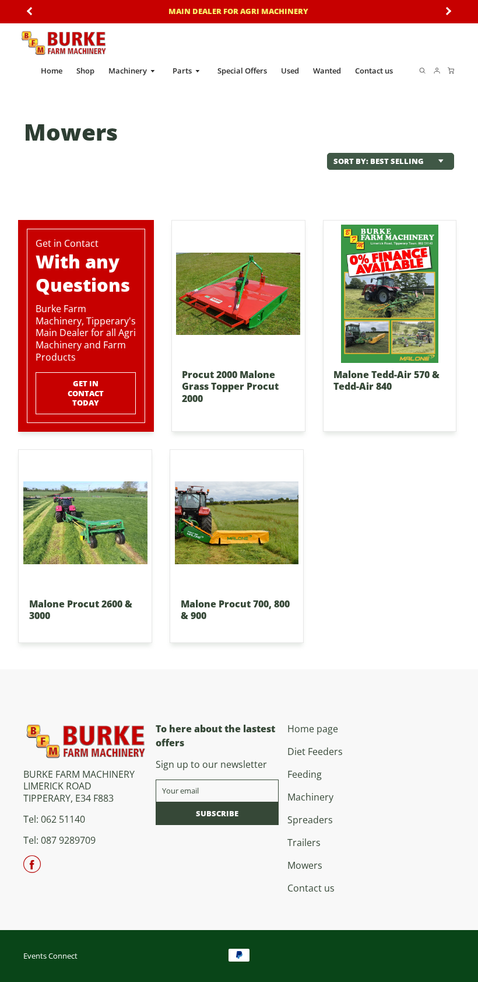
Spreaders (310, 819)
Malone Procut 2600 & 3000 (80, 610)
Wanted (327, 70)
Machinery (128, 70)
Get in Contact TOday (86, 393)
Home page (312, 728)
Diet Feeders (315, 751)
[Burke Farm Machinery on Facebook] (32, 868)
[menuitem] (51, 71)
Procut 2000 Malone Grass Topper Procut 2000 (230, 387)
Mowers (304, 865)
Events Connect (50, 955)
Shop (85, 70)
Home (51, 70)
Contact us (374, 70)
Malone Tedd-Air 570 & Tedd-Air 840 (386, 380)
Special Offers (242, 70)
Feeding (304, 774)
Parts (183, 70)
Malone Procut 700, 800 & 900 (235, 610)
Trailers (304, 842)
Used (290, 70)
